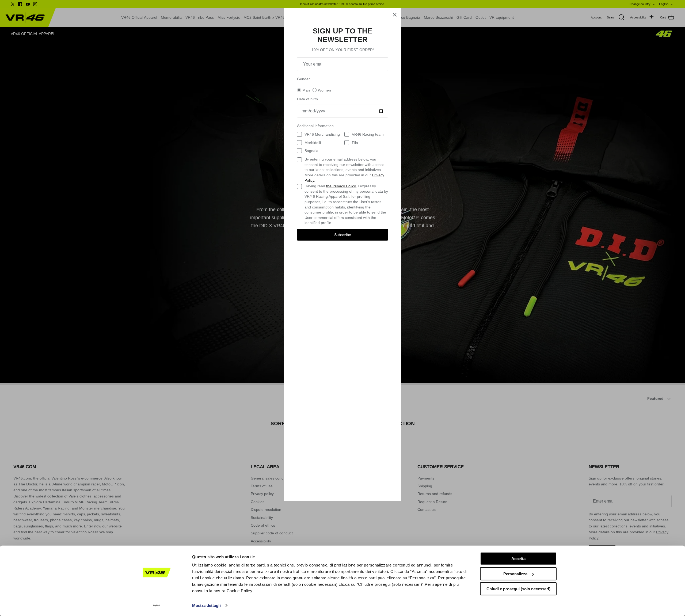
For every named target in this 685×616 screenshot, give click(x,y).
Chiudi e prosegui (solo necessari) (518, 589)
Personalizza (515, 573)
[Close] (395, 15)
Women (324, 90)
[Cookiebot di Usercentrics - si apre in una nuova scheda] (156, 606)
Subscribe (342, 235)
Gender (303, 79)
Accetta (518, 558)
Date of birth (307, 99)
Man (306, 90)
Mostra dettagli (206, 605)
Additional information (315, 126)
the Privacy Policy (341, 186)
